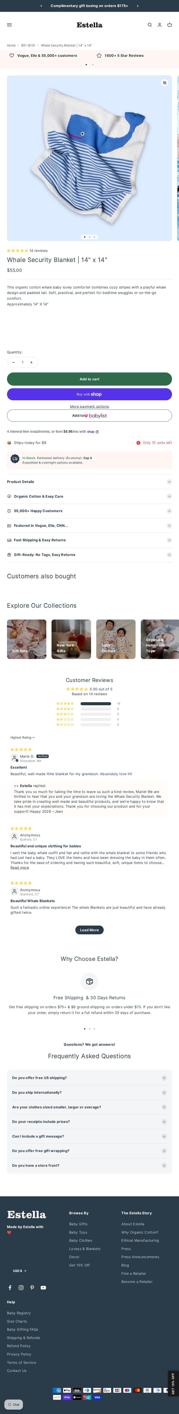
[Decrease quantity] (13, 362)
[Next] (138, 6)
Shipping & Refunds (23, 1338)
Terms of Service (21, 1362)
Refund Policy (19, 1346)
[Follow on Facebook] (10, 1288)
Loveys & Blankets (84, 1249)
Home (11, 45)
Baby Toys (78, 1232)
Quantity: (14, 352)
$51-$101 (28, 45)
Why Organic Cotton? (139, 1232)
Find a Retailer (133, 1273)
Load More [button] (89, 930)
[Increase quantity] (31, 362)
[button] (86, 64)
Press (126, 1249)
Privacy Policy (19, 1354)
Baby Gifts (78, 1224)
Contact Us (16, 1370)
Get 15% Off (79, 1265)
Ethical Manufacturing (140, 1240)
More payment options (89, 406)
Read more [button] (19, 867)
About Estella (132, 1224)
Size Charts (17, 1321)
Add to (78, 415)
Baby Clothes (80, 1240)
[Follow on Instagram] (21, 1288)
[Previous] (41, 6)
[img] (21, 749)
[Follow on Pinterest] (32, 1288)
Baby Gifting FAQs (22, 1329)
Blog (125, 1265)
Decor (74, 1257)
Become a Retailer (136, 1281)
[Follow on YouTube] (43, 1288)
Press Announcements (140, 1257)
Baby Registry (19, 1313)
